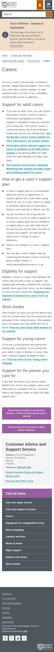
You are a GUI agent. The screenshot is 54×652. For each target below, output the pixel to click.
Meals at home (14, 543)
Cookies (6, 613)
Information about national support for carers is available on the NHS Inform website (28, 149)
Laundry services (15, 536)
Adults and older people (13, 61)
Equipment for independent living (25, 523)
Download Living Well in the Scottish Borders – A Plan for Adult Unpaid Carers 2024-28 (26, 413)
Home (5, 55)
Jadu (25, 631)
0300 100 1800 (24, 467)
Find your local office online (19, 481)
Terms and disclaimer (12, 603)
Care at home (33, 61)
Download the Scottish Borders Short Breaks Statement (26, 428)
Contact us (7, 594)
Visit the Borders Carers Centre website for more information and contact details (28, 137)
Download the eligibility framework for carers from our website (25, 296)
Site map (6, 608)
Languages (7, 617)
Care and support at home (20, 509)
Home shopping (15, 530)
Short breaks (13, 564)
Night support (13, 550)
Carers (9, 516)
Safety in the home (16, 557)
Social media (8, 622)
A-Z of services (9, 599)
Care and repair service (19, 502)
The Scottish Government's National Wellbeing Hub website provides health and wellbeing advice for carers (28, 169)
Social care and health (21, 55)
